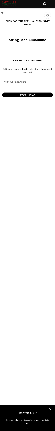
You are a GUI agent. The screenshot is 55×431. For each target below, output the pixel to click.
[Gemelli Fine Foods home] (14, 4)
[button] (3, 12)
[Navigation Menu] (51, 4)
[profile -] (44, 3)
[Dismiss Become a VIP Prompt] (50, 409)
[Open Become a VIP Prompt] (27, 428)
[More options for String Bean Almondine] (47, 15)
